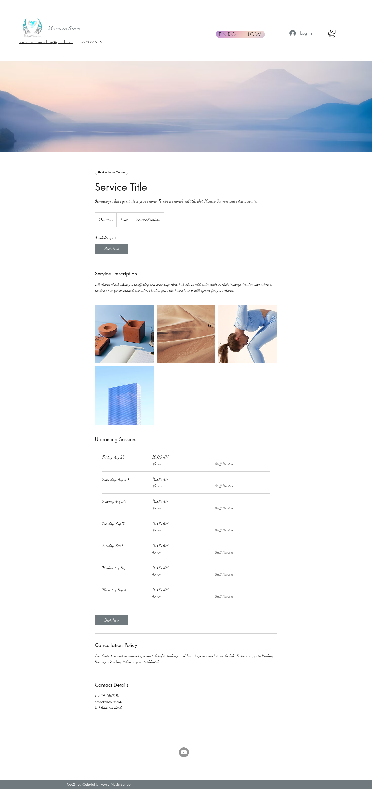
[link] (111, 249)
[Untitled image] (124, 334)
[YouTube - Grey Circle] (184, 752)
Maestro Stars (64, 28)
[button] (331, 33)
